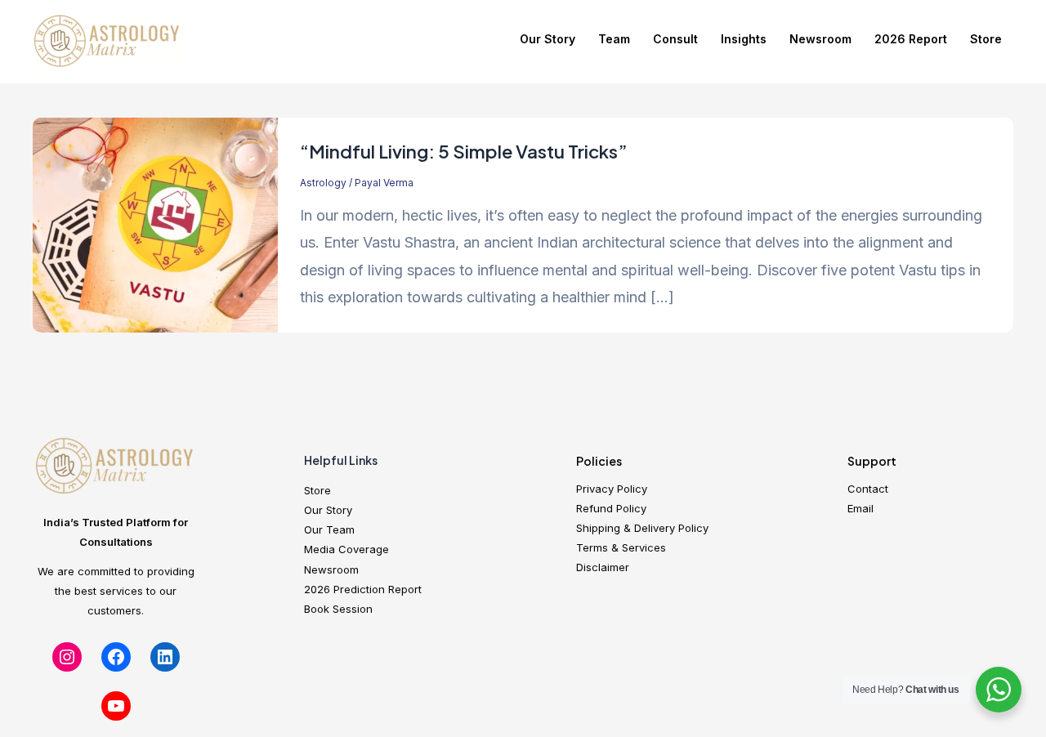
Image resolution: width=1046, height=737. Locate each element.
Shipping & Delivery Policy (642, 527)
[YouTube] (116, 706)
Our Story (547, 39)
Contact (867, 488)
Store (986, 39)
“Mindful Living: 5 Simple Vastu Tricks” (464, 151)
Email (860, 508)
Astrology (323, 182)
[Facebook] (116, 657)
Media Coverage (346, 549)
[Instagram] (67, 657)
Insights (744, 39)
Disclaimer (602, 567)
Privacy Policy (611, 488)
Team (614, 39)
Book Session (338, 608)
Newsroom (820, 39)
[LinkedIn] (165, 657)
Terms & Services (621, 547)
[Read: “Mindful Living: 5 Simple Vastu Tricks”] (155, 224)
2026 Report (910, 39)
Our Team (329, 529)
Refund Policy (611, 508)
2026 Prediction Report (363, 589)
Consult (675, 39)
